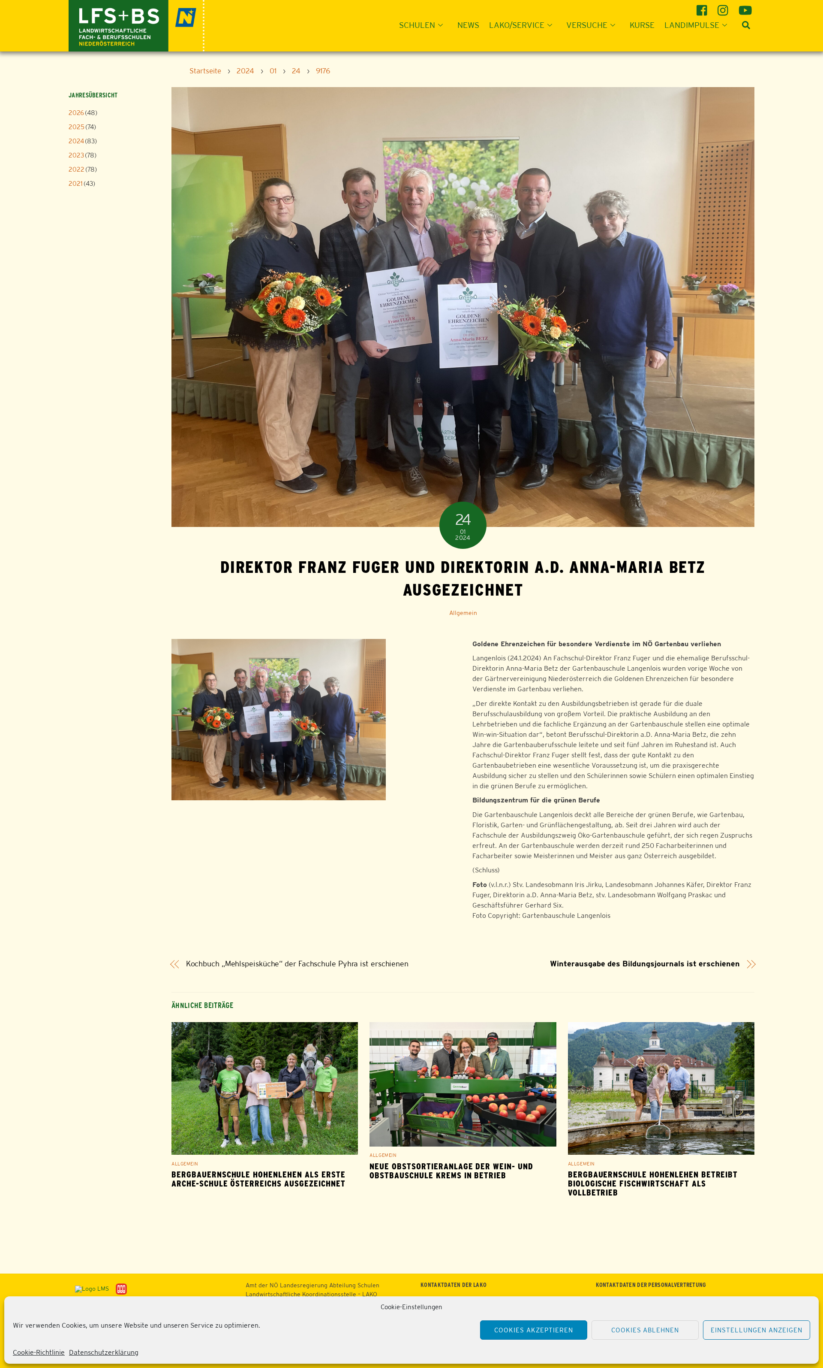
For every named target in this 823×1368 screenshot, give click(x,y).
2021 (76, 183)
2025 (76, 126)
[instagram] (724, 7)
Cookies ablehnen (645, 1330)
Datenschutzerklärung (103, 1352)
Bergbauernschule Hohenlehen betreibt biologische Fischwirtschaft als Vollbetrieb (653, 1183)
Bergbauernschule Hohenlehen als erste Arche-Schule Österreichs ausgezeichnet (258, 1179)
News (468, 25)
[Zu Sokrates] (121, 1288)
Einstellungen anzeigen (756, 1330)
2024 (76, 141)
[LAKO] (136, 24)
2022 (76, 169)
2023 (76, 155)
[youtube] (745, 7)
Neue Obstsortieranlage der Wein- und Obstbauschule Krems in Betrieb (451, 1171)
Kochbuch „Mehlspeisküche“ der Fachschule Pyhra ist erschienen (297, 963)
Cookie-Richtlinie (39, 1352)
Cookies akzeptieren (533, 1330)
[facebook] (703, 7)
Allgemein (463, 612)
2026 (76, 112)
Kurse (642, 25)
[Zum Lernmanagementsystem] (89, 1288)
